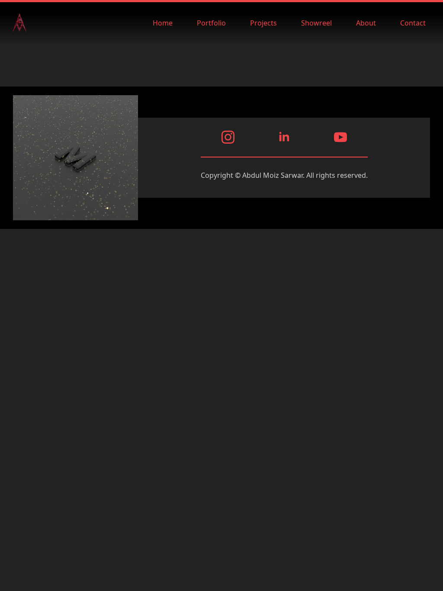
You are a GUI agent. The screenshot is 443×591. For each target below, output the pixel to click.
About (366, 23)
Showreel (316, 23)
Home (163, 23)
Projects (263, 23)
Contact (413, 23)
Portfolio (211, 23)
